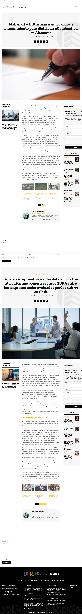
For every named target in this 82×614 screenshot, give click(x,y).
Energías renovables (41, 19)
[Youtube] (79, 1)
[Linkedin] (47, 41)
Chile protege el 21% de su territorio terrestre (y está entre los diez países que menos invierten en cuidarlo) (56, 589)
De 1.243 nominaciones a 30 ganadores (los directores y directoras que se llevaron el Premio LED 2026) (56, 596)
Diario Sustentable (36, 36)
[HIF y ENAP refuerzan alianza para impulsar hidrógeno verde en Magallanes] (54, 186)
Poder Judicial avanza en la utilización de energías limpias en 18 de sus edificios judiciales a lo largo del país (20, 232)
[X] (78, 1)
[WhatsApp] (44, 41)
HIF (42, 204)
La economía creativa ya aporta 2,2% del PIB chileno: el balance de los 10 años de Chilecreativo (68, 162)
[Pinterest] (41, 41)
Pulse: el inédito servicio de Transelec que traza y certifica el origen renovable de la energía (61, 232)
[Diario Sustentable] (27, 216)
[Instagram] (76, 1)
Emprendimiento (67, 157)
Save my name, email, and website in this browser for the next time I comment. (21, 257)
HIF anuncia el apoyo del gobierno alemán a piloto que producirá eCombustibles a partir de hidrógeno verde (27, 194)
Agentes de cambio (50, 592)
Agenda (48, 606)
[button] (19, 10)
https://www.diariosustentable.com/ (38, 213)
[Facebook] (75, 1)
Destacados (26, 593)
